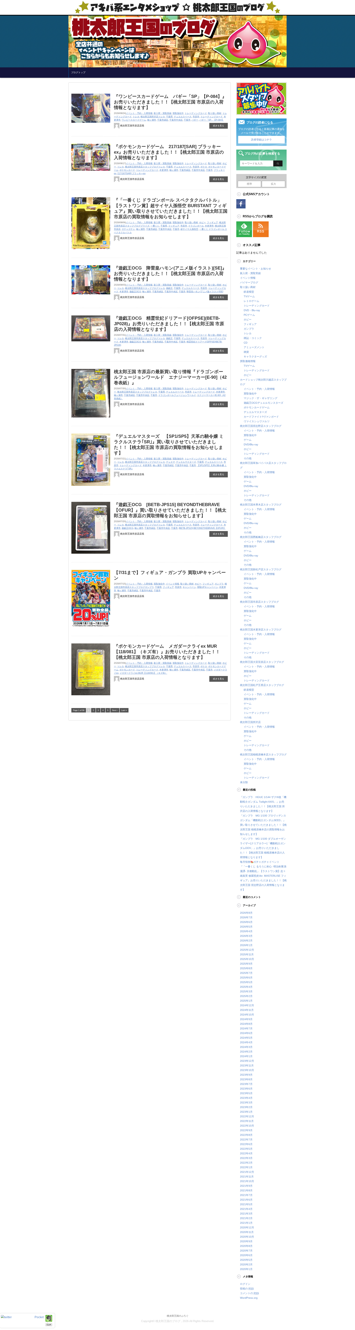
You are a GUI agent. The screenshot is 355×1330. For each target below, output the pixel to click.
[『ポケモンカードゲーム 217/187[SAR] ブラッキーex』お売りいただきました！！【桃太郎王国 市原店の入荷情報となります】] (90, 172)
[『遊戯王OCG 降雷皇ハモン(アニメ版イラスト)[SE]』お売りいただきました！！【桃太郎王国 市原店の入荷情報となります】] (90, 295)
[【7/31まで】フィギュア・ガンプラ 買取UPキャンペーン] (90, 628)
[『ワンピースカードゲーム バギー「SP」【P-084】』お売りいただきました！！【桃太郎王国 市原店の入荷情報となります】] (90, 124)
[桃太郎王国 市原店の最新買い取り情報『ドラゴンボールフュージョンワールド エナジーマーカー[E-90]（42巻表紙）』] (90, 418)
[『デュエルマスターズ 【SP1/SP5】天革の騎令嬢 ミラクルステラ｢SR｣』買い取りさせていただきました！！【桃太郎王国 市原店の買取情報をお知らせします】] (90, 487)
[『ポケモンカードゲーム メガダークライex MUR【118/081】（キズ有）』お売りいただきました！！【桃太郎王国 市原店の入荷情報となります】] (90, 696)
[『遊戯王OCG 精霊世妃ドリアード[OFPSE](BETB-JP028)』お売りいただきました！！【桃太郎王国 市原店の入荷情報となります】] (90, 342)
